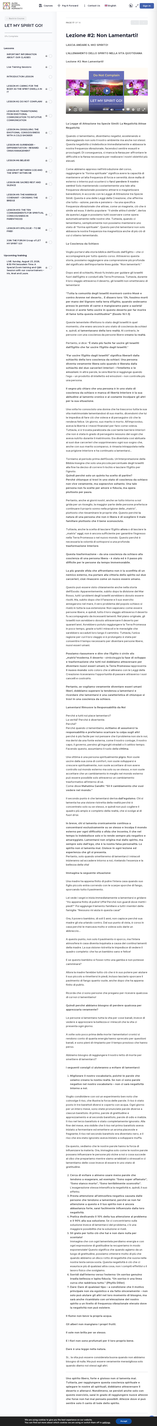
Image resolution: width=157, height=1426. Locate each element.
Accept (123, 1421)
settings (106, 1422)
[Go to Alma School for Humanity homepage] (13, 5)
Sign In (147, 5)
